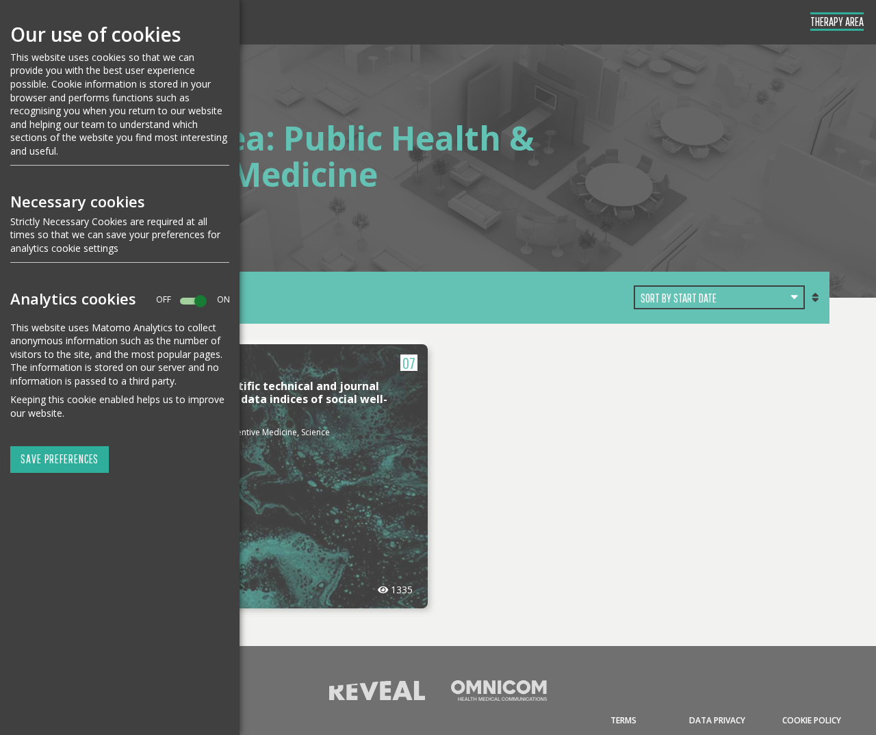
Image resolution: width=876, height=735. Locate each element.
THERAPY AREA (837, 21)
